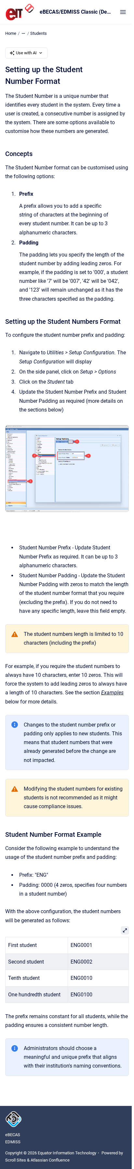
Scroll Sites (15, 1160)
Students (38, 33)
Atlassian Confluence (50, 1160)
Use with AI (26, 52)
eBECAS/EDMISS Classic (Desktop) (76, 12)
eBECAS (12, 1134)
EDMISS (12, 1141)
